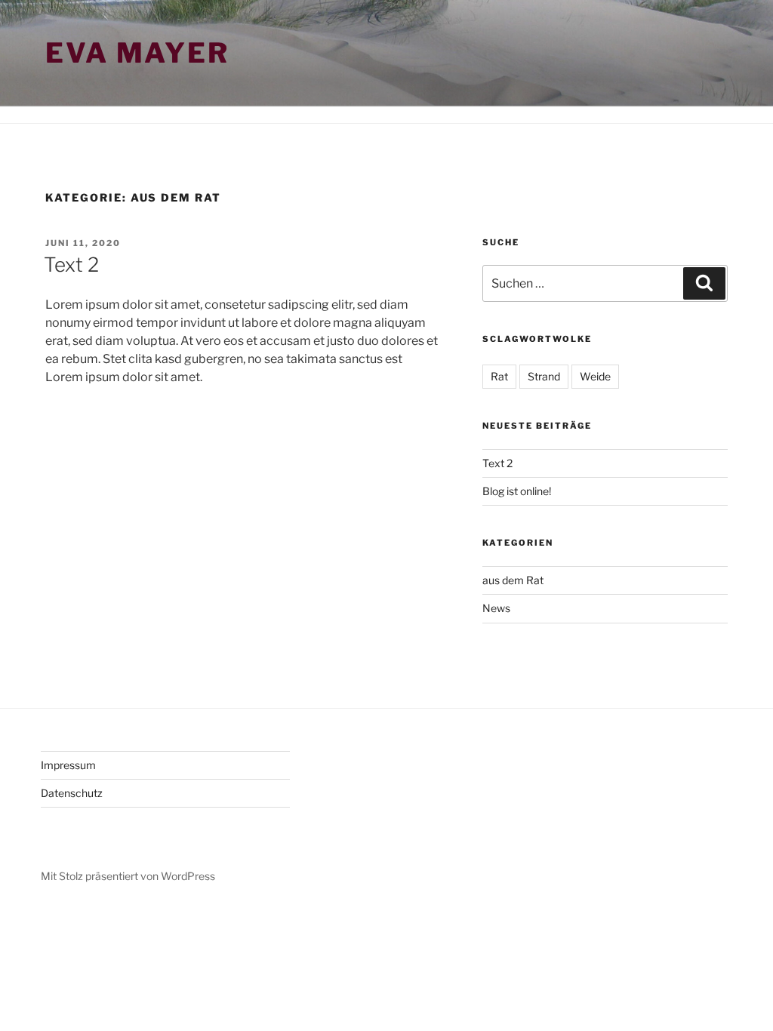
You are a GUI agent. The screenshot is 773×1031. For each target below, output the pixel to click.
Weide (595, 376)
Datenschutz (72, 792)
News (496, 608)
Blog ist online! (516, 491)
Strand (544, 376)
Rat (499, 376)
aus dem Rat (513, 580)
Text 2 (71, 264)
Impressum (68, 765)
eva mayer (137, 52)
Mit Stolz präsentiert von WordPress (128, 875)
